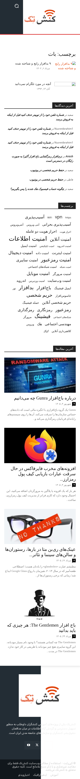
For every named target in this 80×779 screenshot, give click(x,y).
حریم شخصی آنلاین (56, 302)
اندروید (21, 280)
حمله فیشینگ (30, 303)
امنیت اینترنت (61, 253)
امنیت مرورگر (62, 274)
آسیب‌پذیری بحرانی (56, 224)
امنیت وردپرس (37, 280)
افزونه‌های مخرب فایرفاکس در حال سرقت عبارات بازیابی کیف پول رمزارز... (43, 474)
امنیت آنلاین (60, 239)
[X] (37, 745)
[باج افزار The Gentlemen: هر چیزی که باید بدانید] (40, 602)
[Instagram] (48, 745)
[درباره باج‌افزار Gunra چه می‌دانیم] (40, 375)
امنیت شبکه (65, 266)
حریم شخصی (39, 295)
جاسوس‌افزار (63, 296)
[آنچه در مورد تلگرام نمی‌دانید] (65, 89)
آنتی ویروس (32, 224)
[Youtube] (29, 745)
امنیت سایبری (27, 260)
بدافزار (26, 287)
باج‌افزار (44, 287)
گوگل (46, 331)
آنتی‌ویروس (16, 224)
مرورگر (27, 317)
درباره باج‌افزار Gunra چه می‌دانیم (45, 398)
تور (14, 288)
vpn (58, 217)
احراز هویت (65, 231)
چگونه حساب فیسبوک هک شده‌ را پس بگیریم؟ (37, 189)
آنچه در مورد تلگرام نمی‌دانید (33, 84)
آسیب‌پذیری (34, 217)
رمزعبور (63, 309)
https (68, 217)
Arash (69, 156)
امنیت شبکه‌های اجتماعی (42, 267)
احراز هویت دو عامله (41, 231)
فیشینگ (42, 316)
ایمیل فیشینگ (62, 288)
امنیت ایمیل (28, 245)
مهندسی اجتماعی (58, 324)
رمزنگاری (44, 309)
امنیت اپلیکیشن (46, 246)
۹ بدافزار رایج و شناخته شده (33, 63)
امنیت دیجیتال (20, 252)
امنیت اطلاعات (28, 238)
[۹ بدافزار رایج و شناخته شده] (65, 69)
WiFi (49, 217)
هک (39, 324)
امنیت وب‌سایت (59, 280)
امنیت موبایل (38, 273)
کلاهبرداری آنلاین (61, 331)
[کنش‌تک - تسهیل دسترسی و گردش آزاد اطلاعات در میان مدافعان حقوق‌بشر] (40, 17)
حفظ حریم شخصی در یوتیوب (47, 170)
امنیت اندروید (64, 246)
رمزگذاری (26, 309)
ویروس (30, 324)
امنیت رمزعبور (56, 259)
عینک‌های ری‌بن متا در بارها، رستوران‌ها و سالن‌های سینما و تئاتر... (40, 552)
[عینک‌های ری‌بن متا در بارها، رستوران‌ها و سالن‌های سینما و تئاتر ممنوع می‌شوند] (40, 526)
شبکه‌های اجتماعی (62, 317)
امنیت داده (42, 253)
